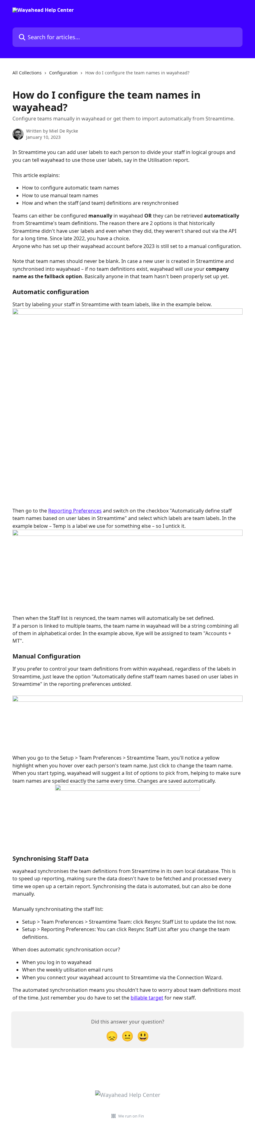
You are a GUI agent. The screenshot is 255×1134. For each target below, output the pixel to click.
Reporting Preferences (75, 510)
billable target (147, 997)
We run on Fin (131, 1116)
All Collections (27, 73)
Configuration (63, 73)
